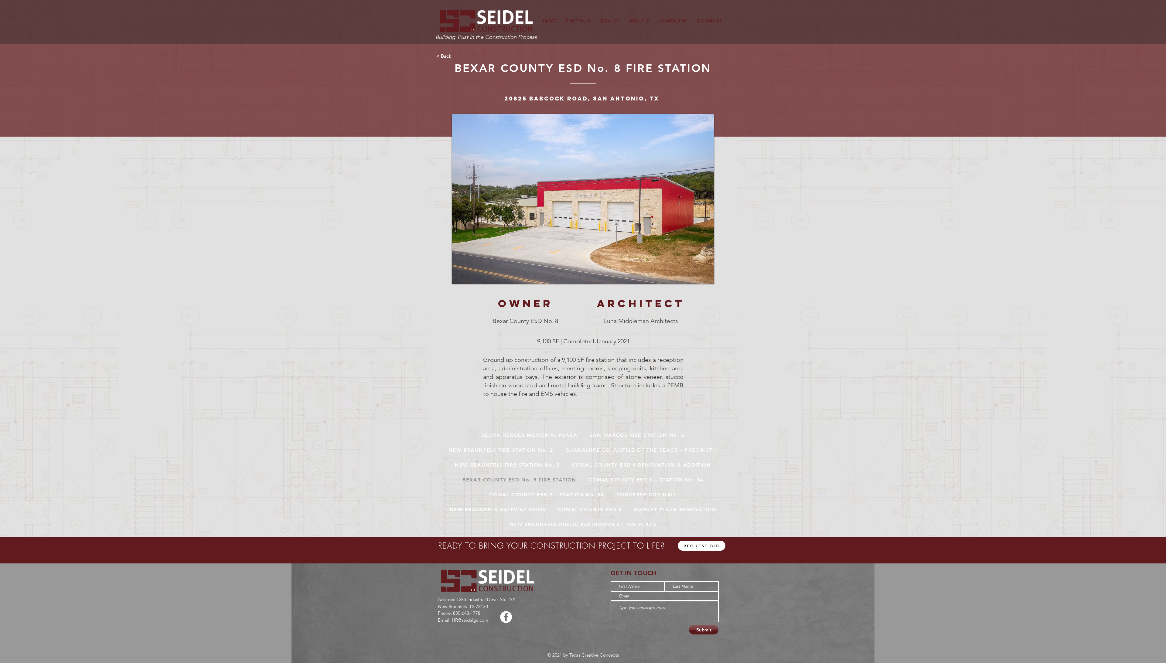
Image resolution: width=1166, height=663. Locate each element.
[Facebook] (506, 617)
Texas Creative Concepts (594, 655)
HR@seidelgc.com (470, 620)
